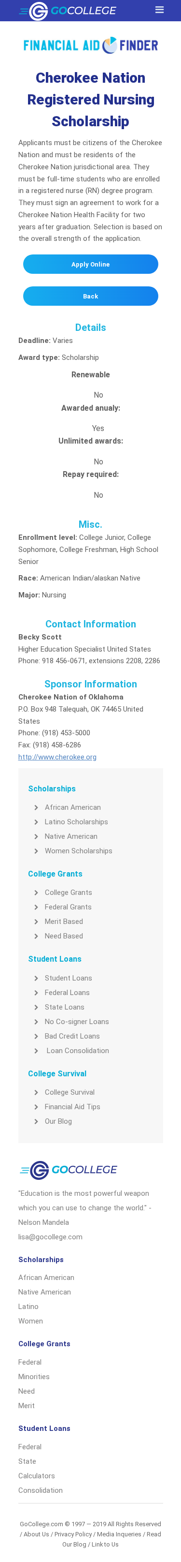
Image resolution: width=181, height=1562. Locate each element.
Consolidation (40, 1490)
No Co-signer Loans (77, 1021)
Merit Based (64, 921)
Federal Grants (68, 907)
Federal (30, 1362)
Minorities (34, 1376)
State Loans (64, 1007)
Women (30, 1321)
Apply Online (90, 264)
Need (26, 1391)
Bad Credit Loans (72, 1036)
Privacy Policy (73, 1534)
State (27, 1461)
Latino (28, 1306)
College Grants (68, 892)
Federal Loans (67, 992)
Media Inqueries (119, 1534)
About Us (36, 1534)
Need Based (64, 936)
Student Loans (68, 978)
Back (90, 296)
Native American (71, 836)
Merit (26, 1405)
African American (73, 807)
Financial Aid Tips (72, 1106)
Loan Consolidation (77, 1050)
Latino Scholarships (76, 822)
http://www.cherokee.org (57, 757)
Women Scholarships (78, 851)
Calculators (36, 1476)
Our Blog (58, 1121)
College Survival (70, 1092)
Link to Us (105, 1544)
